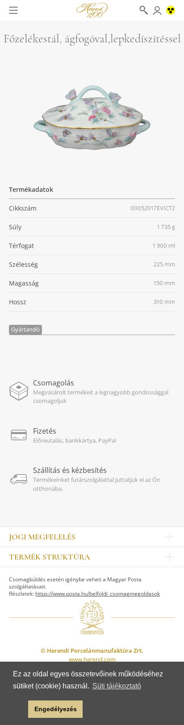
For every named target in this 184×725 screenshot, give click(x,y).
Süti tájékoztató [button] (116, 686)
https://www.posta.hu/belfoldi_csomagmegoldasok (97, 593)
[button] (19, 709)
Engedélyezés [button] (55, 709)
